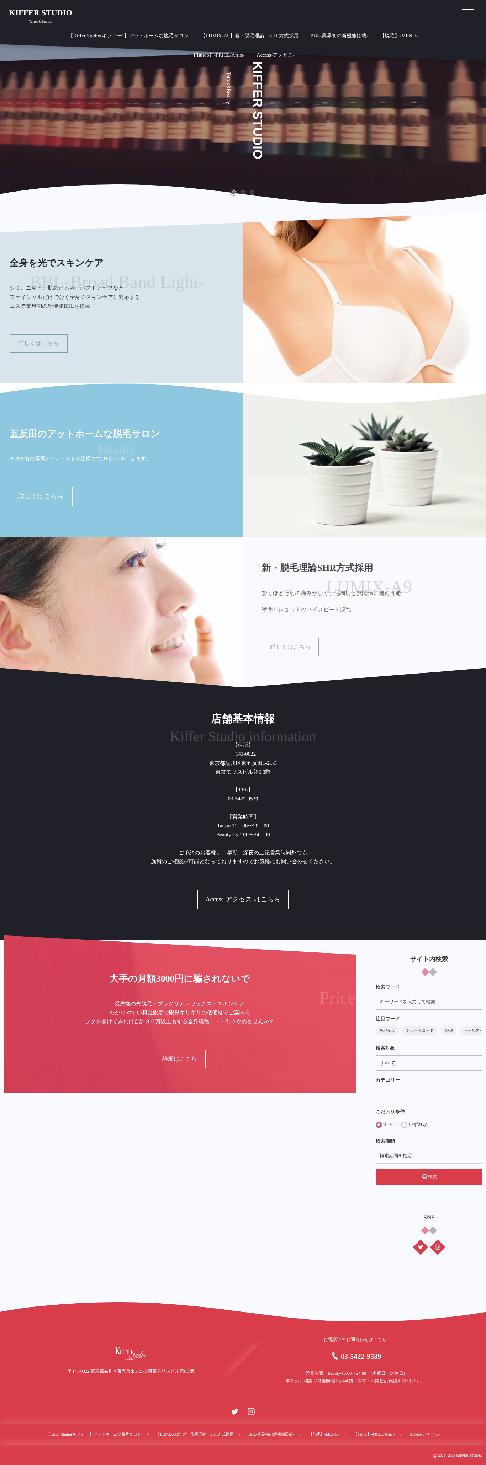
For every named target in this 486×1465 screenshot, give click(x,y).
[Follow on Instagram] (437, 1247)
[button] (234, 192)
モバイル (387, 1031)
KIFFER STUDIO (41, 13)
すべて (389, 1124)
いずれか (417, 1124)
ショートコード (420, 1031)
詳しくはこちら (38, 343)
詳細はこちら (179, 1059)
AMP (448, 1031)
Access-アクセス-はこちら (243, 899)
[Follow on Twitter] (420, 1247)
